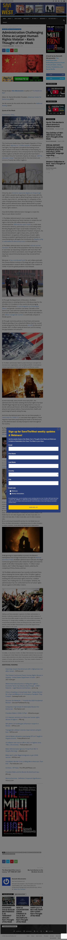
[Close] (59, 429)
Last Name (12, 462)
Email (10, 445)
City (10, 479)
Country (11, 470)
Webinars (15, 491)
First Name (12, 453)
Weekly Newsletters (18, 494)
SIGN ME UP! (33, 507)
